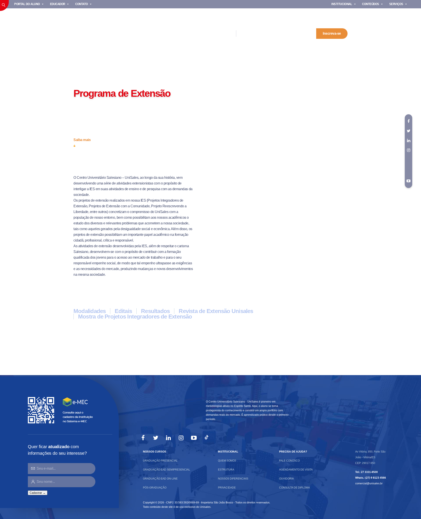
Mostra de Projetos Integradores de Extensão (135, 316)
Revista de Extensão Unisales (216, 311)
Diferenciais (217, 33)
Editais (123, 311)
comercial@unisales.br (369, 483)
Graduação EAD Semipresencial (166, 469)
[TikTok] (206, 437)
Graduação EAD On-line (160, 478)
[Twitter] (155, 437)
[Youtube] (408, 181)
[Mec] (61, 410)
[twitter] (408, 131)
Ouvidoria (286, 478)
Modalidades (89, 311)
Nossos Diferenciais (233, 478)
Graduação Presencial (160, 460)
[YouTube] (193, 437)
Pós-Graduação (154, 487)
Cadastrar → (38, 492)
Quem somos (227, 460)
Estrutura (226, 469)
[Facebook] (143, 437)
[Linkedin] (168, 437)
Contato (81, 4)
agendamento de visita (296, 469)
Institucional (85, 82)
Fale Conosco (289, 460)
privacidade (227, 487)
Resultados (155, 311)
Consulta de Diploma (294, 487)
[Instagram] (181, 437)
